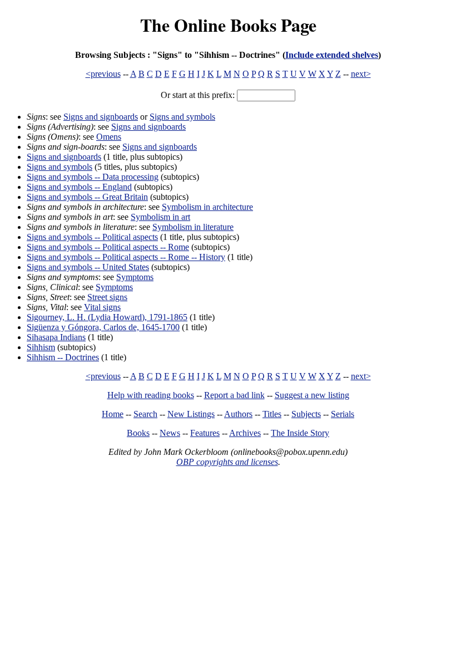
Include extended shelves (331, 55)
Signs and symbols (182, 116)
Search (145, 414)
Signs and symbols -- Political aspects (92, 237)
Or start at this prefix (196, 95)
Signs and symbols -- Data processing (92, 177)
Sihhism (41, 347)
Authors (238, 414)
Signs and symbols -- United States (88, 267)
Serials (342, 414)
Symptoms (134, 277)
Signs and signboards (100, 116)
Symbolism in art (160, 217)
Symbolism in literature (193, 227)
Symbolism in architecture (207, 207)
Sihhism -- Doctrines (63, 357)
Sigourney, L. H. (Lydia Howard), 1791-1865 (107, 317)
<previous (103, 74)
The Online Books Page (228, 25)
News (170, 433)
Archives (245, 433)
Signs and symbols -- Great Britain (87, 197)
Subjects (306, 414)
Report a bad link (234, 395)
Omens (108, 136)
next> (361, 74)
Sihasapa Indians (56, 337)
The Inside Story (300, 433)
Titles (271, 414)
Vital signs (102, 307)
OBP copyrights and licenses (227, 462)
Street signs (107, 297)
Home (112, 414)
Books (138, 433)
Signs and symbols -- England (79, 187)
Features (205, 433)
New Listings (191, 414)
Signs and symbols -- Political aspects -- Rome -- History (126, 257)
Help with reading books (150, 395)
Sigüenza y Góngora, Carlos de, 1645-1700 (103, 327)
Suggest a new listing (312, 395)
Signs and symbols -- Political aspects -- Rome (108, 247)
